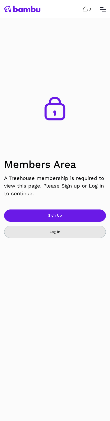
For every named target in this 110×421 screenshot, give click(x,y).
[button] (87, 8)
